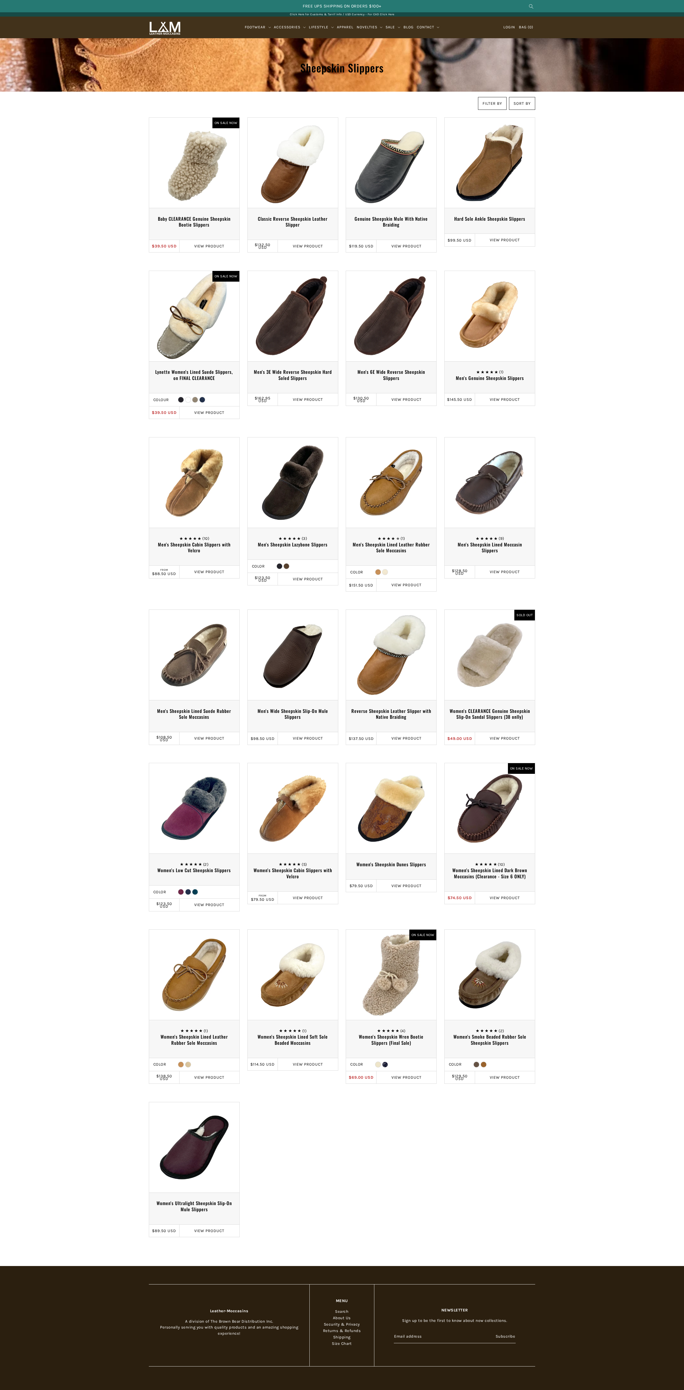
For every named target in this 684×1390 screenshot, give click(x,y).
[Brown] (286, 566)
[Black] (181, 399)
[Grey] (195, 399)
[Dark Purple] (385, 1064)
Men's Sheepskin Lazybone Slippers (293, 544)
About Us (342, 1317)
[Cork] (378, 572)
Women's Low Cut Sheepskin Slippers (194, 870)
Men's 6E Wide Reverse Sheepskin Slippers (391, 374)
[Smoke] (476, 1064)
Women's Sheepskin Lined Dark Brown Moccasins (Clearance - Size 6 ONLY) (489, 873)
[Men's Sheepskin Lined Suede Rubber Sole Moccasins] (194, 655)
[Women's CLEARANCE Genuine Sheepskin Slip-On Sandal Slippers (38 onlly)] (490, 655)
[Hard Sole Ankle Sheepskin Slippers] (490, 163)
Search (341, 1311)
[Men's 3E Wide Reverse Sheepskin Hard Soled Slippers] (293, 316)
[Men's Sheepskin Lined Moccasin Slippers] (490, 482)
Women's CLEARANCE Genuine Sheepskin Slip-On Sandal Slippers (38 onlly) (490, 714)
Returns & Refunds (342, 1330)
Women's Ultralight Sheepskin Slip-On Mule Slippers (194, 1206)
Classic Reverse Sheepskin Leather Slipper (293, 221)
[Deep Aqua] (195, 892)
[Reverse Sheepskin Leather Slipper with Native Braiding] (391, 655)
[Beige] (378, 1064)
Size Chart (342, 1343)
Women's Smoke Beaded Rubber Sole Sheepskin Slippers (489, 1039)
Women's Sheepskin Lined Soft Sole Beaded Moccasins (293, 1039)
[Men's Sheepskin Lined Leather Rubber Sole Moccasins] (391, 482)
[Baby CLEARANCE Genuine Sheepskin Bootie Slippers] (194, 163)
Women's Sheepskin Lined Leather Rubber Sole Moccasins (194, 1039)
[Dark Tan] (483, 1064)
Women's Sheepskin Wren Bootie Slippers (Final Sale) (391, 1039)
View (209, 246)
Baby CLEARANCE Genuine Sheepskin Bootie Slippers (194, 221)
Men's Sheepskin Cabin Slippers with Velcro (194, 547)
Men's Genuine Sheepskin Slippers (490, 378)
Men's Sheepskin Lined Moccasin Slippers (490, 547)
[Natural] (385, 572)
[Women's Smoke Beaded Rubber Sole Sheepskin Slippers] (490, 975)
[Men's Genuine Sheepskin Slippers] (490, 316)
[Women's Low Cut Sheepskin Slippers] (194, 808)
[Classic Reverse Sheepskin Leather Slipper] (293, 163)
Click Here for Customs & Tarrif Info (316, 14)
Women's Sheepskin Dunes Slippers (391, 864)
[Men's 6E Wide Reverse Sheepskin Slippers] (391, 316)
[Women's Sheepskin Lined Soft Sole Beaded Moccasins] (293, 975)
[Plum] (181, 892)
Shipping (342, 1336)
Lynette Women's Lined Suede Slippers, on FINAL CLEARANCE (194, 374)
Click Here (387, 14)
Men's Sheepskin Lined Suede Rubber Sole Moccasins (194, 714)
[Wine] (188, 399)
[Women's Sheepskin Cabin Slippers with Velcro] (293, 808)
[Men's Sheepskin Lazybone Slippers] (293, 482)
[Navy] (202, 399)
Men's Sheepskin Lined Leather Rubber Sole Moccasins (391, 547)
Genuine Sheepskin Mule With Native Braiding (391, 221)
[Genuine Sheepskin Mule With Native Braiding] (391, 163)
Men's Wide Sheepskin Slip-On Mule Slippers (293, 714)
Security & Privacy (342, 1324)
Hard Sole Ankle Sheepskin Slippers (489, 218)
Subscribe (505, 1336)
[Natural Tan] (188, 1064)
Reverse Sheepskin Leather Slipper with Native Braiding (391, 714)
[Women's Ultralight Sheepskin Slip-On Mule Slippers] (194, 1147)
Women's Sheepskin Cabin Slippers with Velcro (293, 873)
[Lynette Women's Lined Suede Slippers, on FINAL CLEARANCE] (194, 316)
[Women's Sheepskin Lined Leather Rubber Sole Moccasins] (194, 975)
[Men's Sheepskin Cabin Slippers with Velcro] (194, 482)
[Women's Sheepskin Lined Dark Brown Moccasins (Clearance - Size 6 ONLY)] (490, 808)
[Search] (531, 6)
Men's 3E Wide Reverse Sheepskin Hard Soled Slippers (293, 374)
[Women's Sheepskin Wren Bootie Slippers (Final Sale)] (391, 975)
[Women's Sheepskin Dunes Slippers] (391, 808)
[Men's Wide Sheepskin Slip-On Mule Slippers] (293, 655)
